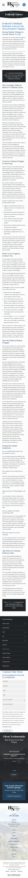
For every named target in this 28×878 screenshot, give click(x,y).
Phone (4, 690)
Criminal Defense (14, 844)
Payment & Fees (14, 847)
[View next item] (15, 770)
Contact (14, 850)
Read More (14, 774)
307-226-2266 (14, 816)
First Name (5, 681)
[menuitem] (13, 623)
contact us (7, 503)
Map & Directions (14, 826)
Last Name (5, 685)
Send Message (7, 731)
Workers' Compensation (14, 841)
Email (4, 695)
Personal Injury (14, 838)
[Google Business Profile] (14, 856)
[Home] (13, 4)
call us (18, 590)
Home (14, 832)
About (14, 835)
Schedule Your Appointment (14, 796)
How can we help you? (8, 704)
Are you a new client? (8, 699)
